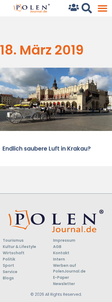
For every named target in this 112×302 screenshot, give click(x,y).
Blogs (8, 278)
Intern (59, 259)
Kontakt (61, 253)
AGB (57, 246)
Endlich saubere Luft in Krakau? (46, 149)
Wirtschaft (13, 253)
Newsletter (64, 283)
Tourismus (13, 240)
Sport (8, 265)
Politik (9, 259)
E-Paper (61, 277)
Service (10, 271)
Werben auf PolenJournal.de (69, 268)
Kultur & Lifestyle (19, 246)
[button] (102, 8)
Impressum (64, 240)
